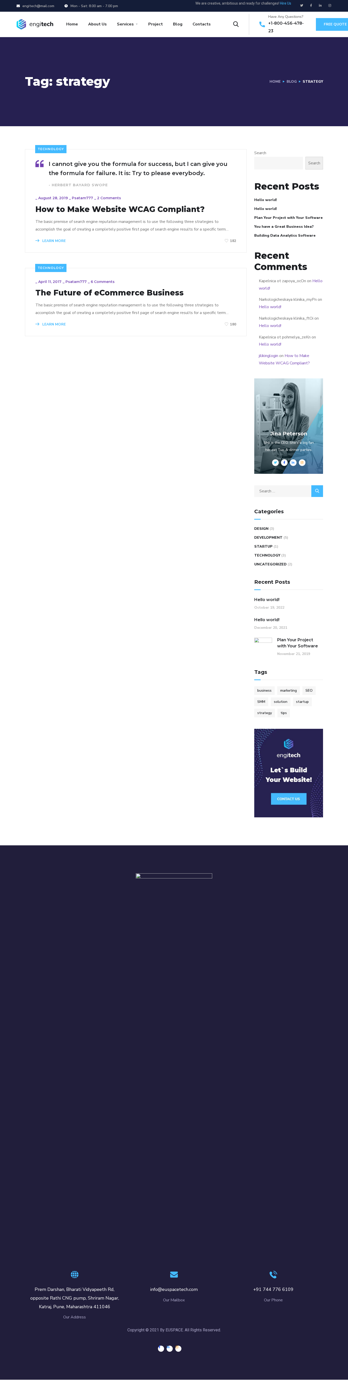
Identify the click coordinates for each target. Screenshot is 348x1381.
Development (268, 537)
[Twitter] (301, 5)
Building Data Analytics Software (285, 235)
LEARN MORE (53, 240)
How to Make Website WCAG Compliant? (120, 209)
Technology (51, 149)
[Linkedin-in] (320, 5)
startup (302, 701)
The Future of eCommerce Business (109, 292)
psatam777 (82, 198)
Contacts (202, 24)
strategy (264, 712)
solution (280, 701)
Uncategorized (270, 564)
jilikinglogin (268, 356)
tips (283, 712)
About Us (97, 24)
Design (261, 528)
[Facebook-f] (311, 5)
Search (260, 153)
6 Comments (103, 281)
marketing (288, 690)
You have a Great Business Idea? (284, 226)
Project (155, 24)
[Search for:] (288, 491)
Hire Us (285, 3)
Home (72, 24)
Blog (177, 24)
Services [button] (125, 24)
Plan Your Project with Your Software (288, 217)
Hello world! (265, 199)
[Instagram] (329, 5)
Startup (263, 546)
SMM (261, 701)
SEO (309, 690)
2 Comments (109, 198)
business (264, 690)
